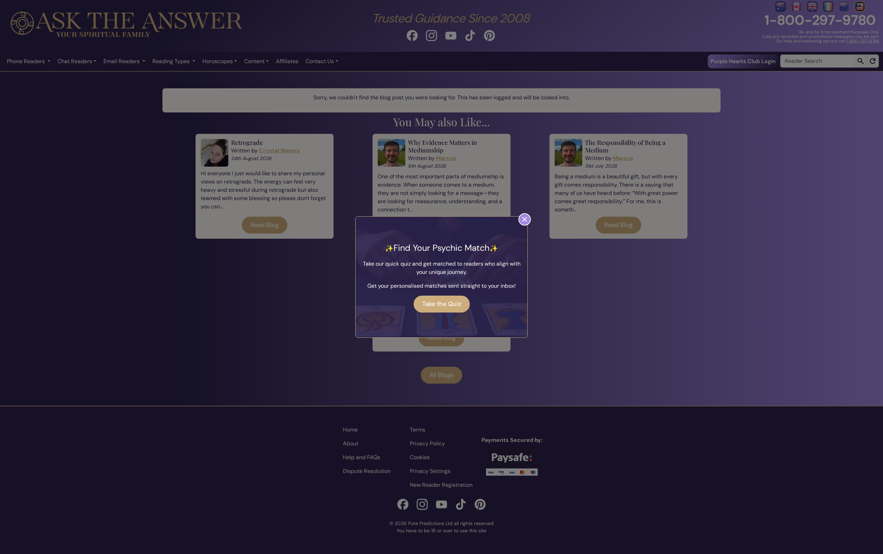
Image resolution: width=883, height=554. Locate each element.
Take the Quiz (441, 304)
